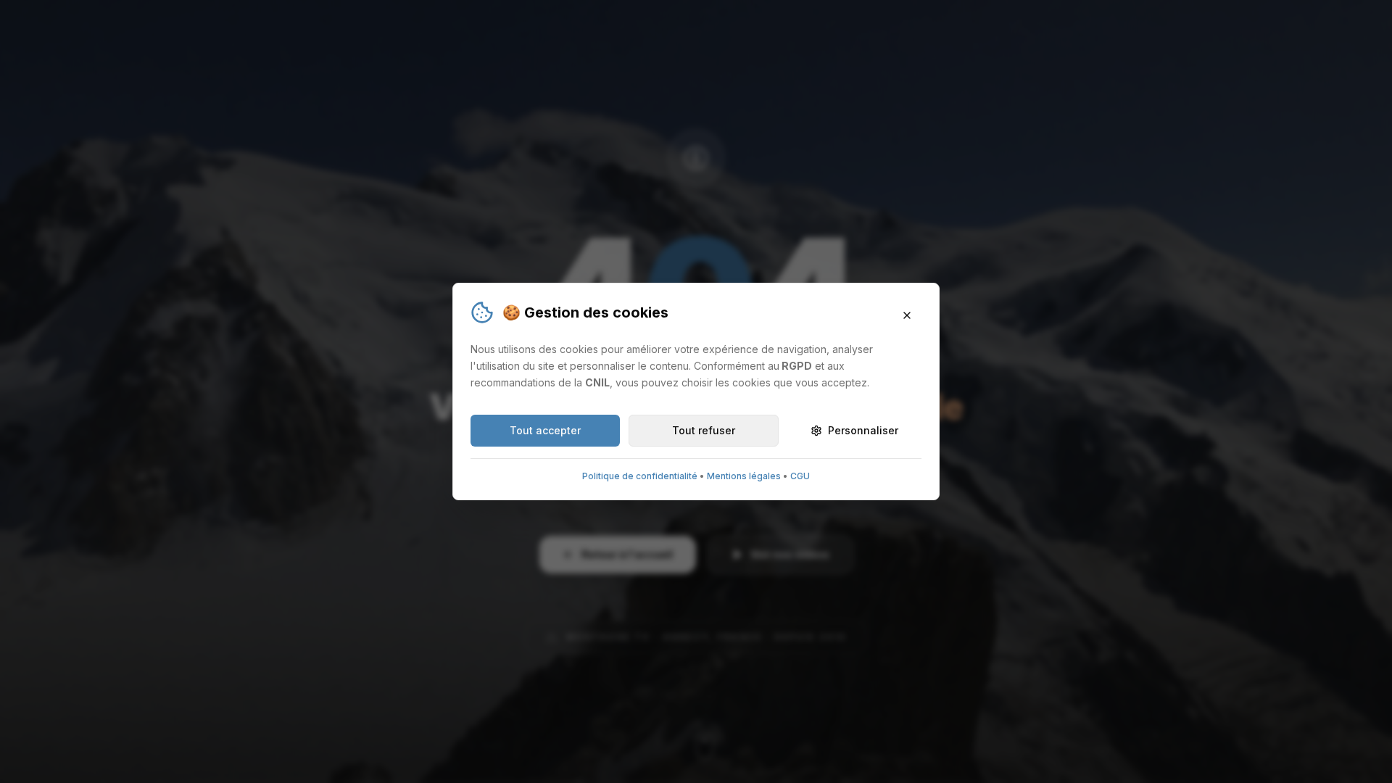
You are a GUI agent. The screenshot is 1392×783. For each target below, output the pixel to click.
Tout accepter (545, 430)
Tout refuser (703, 430)
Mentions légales (744, 476)
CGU (800, 476)
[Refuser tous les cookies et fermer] (906, 315)
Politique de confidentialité (639, 476)
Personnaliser (863, 430)
